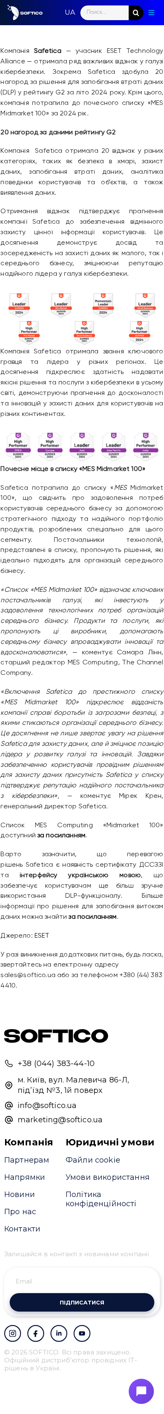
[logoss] (25, 12)
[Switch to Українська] (70, 12)
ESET (42, 936)
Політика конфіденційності (101, 1199)
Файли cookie (93, 1160)
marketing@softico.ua (60, 1120)
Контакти (22, 1229)
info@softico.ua (47, 1105)
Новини (19, 1194)
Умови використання (108, 1177)
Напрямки (24, 1177)
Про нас (20, 1211)
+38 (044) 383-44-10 (56, 1063)
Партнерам (26, 1160)
